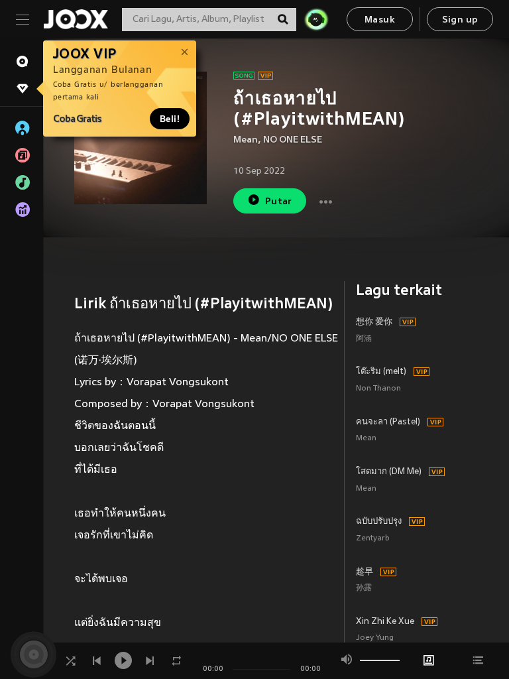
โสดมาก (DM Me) (389, 472)
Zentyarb (373, 538)
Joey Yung (375, 638)
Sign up (460, 20)
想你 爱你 (374, 322)
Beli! (170, 118)
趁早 (364, 572)
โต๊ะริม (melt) (381, 372)
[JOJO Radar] (316, 19)
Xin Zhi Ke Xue (385, 622)
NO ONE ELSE (292, 140)
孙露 (364, 588)
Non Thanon (378, 389)
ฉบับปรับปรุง (379, 521)
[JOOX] (75, 19)
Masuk (380, 20)
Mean (245, 140)
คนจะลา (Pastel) (388, 422)
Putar (278, 202)
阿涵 (364, 339)
